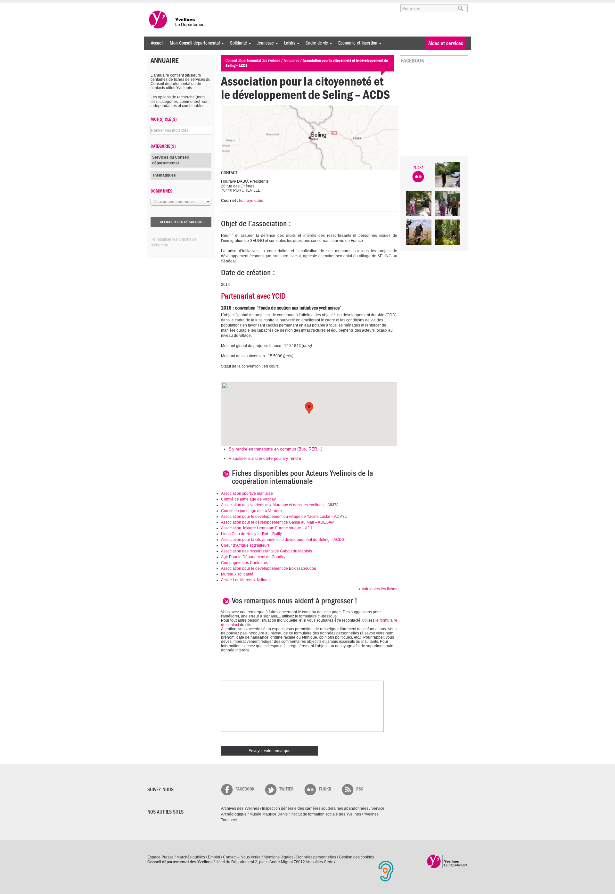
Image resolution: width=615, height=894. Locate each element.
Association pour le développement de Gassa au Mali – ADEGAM (277, 522)
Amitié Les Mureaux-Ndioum (246, 580)
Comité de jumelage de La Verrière (251, 511)
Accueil (157, 43)
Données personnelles (316, 857)
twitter (286, 789)
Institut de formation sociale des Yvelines (326, 814)
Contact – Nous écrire (242, 857)
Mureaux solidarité (237, 574)
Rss (359, 789)
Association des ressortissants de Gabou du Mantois (266, 551)
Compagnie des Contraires (244, 562)
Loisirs (288, 43)
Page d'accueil (447, 861)
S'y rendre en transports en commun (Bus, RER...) (275, 449)
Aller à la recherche (222, 5)
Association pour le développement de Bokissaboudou (268, 568)
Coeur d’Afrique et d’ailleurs (245, 545)
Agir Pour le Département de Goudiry (253, 557)
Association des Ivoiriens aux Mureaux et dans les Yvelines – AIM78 (280, 505)
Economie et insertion (356, 43)
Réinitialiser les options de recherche (174, 242)
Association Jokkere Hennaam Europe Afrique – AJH (266, 528)
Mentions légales (278, 857)
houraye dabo (251, 200)
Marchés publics (190, 857)
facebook (244, 789)
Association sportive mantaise (247, 493)
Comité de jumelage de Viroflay (248, 499)
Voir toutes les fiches (379, 589)
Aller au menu (156, 5)
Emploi (214, 857)
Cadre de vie (315, 43)
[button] (309, 408)
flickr (325, 789)
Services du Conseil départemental (170, 160)
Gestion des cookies (356, 857)
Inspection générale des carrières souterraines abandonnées (315, 808)
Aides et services (445, 43)
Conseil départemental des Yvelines (178, 19)
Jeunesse (264, 43)
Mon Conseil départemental (193, 43)
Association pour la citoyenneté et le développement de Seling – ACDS (282, 539)
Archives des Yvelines (240, 808)
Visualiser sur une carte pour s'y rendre (265, 458)
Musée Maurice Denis (269, 814)
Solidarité (237, 43)
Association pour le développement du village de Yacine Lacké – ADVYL (284, 516)
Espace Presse (160, 857)
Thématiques (164, 175)
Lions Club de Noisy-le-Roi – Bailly (251, 534)
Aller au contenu (187, 5)
